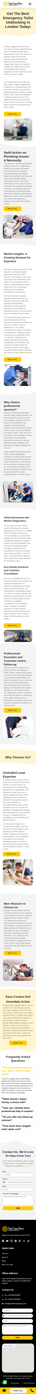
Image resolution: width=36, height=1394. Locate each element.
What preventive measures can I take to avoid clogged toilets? (17, 1070)
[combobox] (5, 1182)
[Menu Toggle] (30, 4)
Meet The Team (7, 1265)
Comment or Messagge (10, 1194)
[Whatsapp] (5, 1382)
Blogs (4, 1261)
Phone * (5, 1179)
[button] (18, 1071)
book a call (27, 1166)
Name (4, 1172)
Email (4, 1186)
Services (5, 1253)
